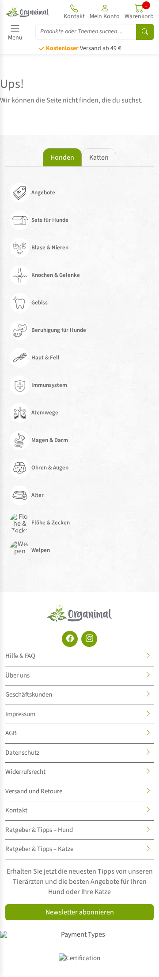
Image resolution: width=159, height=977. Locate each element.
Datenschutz (22, 752)
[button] (105, 12)
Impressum (20, 714)
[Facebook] (70, 639)
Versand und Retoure (33, 791)
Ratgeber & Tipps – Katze (39, 849)
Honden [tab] (62, 157)
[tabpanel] (79, 372)
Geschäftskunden (28, 694)
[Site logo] (27, 11)
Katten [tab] (99, 157)
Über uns (17, 675)
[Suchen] (145, 32)
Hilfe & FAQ (20, 656)
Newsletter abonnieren (79, 912)
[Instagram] (89, 639)
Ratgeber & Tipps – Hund (39, 830)
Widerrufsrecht (25, 771)
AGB (11, 733)
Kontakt (16, 810)
